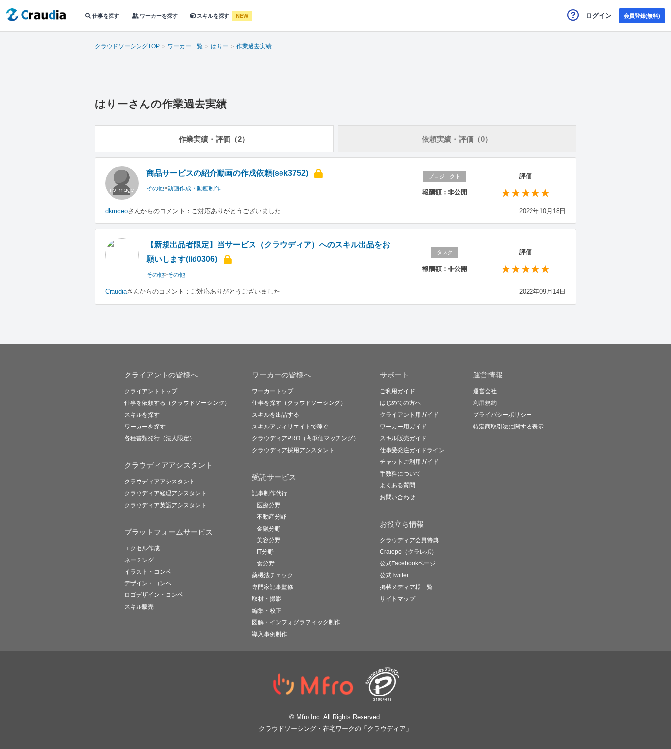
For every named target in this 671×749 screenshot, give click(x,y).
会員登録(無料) (642, 16)
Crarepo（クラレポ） (408, 551)
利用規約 (485, 403)
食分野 (266, 563)
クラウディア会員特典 (409, 540)
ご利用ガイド (397, 391)
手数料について (400, 473)
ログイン (599, 15)
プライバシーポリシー (502, 414)
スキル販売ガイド (403, 438)
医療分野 (268, 505)
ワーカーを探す (158, 16)
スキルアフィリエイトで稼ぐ (290, 426)
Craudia (116, 291)
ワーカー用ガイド (403, 426)
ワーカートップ (272, 391)
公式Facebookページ (408, 563)
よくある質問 (397, 485)
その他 (155, 188)
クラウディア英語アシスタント (165, 505)
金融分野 (268, 528)
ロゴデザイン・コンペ (153, 594)
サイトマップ (397, 598)
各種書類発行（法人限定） (159, 438)
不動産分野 (271, 516)
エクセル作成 (142, 548)
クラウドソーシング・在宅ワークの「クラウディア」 (335, 728)
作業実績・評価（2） (214, 139)
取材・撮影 (266, 598)
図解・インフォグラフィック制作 (296, 622)
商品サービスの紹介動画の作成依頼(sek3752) (227, 173)
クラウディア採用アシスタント (293, 450)
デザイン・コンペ (147, 583)
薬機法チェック (272, 575)
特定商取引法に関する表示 (508, 426)
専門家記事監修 (272, 587)
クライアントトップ (150, 391)
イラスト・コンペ (147, 571)
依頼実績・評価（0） (457, 139)
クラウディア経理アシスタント (165, 493)
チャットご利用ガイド (409, 461)
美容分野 (268, 540)
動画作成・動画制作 (194, 188)
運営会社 (485, 391)
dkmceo (116, 210)
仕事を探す (105, 16)
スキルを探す (213, 16)
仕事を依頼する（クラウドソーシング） (177, 403)
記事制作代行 (269, 493)
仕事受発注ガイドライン (412, 450)
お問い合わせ (397, 497)
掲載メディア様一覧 (406, 587)
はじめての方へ (400, 403)
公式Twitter (394, 575)
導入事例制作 (269, 634)
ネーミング (139, 560)
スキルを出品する (275, 414)
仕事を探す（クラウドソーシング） (299, 403)
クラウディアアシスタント (159, 481)
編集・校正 (266, 610)
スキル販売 (139, 606)
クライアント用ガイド (409, 414)
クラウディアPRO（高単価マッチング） (305, 438)
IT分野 (265, 551)
